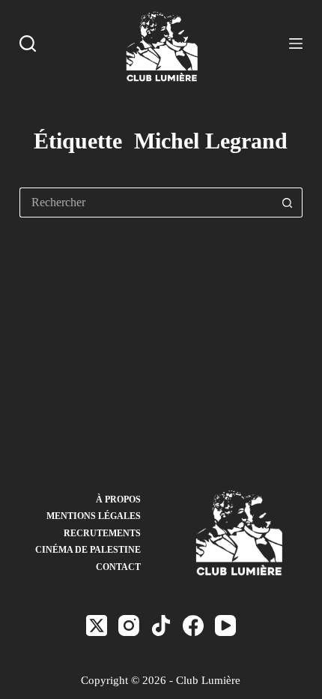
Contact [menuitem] (118, 567)
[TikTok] (161, 625)
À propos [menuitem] (118, 499)
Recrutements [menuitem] (102, 533)
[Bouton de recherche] (288, 203)
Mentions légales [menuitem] (93, 516)
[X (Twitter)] (96, 625)
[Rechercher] (27, 43)
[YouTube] (225, 625)
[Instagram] (128, 625)
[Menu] (296, 43)
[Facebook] (193, 625)
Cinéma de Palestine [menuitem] (88, 549)
